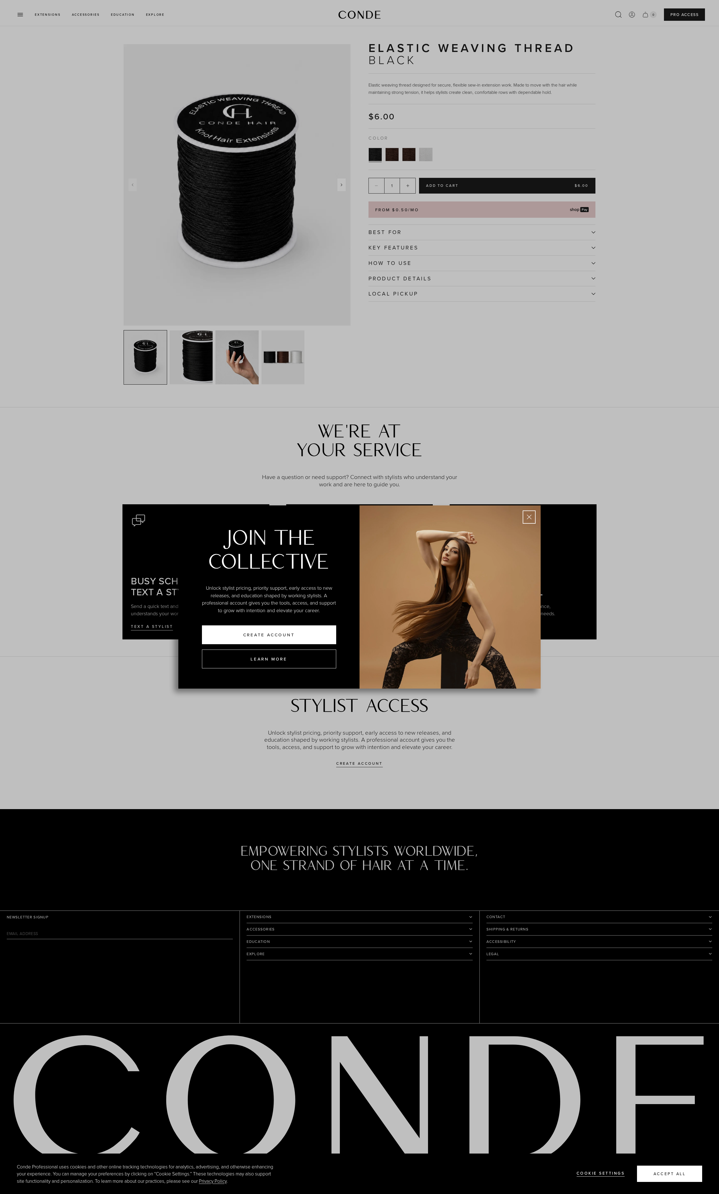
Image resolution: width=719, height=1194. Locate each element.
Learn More (269, 659)
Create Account (269, 635)
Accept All (670, 1174)
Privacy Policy (213, 1181)
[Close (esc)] (529, 517)
